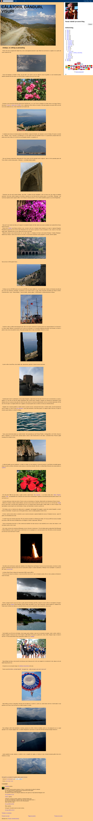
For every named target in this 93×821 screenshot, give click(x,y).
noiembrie (70, 42)
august (69, 46)
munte (9, 781)
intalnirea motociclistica (24, 666)
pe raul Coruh (9, 569)
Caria (7, 496)
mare (7, 781)
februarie (70, 56)
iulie (69, 47)
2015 (68, 32)
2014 (68, 34)
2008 (68, 60)
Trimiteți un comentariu (6, 813)
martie (69, 55)
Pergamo (59, 494)
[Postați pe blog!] (17, 779)
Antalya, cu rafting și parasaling (75, 52)
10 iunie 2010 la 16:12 (9, 810)
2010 (68, 39)
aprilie (69, 54)
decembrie (70, 40)
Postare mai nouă (5, 816)
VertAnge (7, 786)
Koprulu (12, 604)
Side (35, 494)
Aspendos (38, 494)
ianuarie (69, 58)
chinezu (6, 796)
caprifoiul (4, 467)
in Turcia (8, 105)
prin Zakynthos (20, 408)
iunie (69, 48)
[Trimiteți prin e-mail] (16, 779)
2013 (68, 35)
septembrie (70, 44)
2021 (68, 30)
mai (69, 50)
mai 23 (70, 51)
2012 (68, 36)
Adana (54, 494)
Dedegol (32, 636)
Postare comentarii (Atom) (13, 818)
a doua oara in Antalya (16, 105)
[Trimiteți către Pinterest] (21, 779)
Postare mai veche (58, 816)
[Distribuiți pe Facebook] (20, 779)
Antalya (10, 228)
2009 (68, 59)
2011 (68, 38)
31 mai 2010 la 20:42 (9, 804)
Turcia (12, 781)
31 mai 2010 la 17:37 (9, 794)
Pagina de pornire (32, 816)
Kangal (59, 502)
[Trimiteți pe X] (19, 779)
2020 (68, 31)
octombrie (70, 43)
